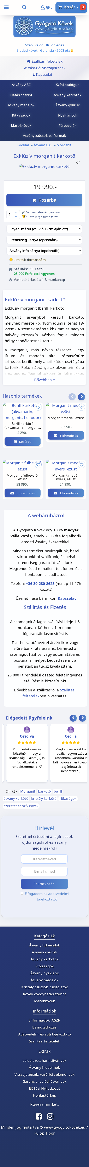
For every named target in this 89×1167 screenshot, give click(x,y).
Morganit (64, 145)
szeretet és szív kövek (21, 806)
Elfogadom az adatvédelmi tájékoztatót (47, 896)
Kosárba (46, 200)
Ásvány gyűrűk (44, 952)
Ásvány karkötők (45, 959)
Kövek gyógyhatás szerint (44, 994)
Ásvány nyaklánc (44, 973)
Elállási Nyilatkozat (44, 1088)
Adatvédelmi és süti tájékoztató (44, 1034)
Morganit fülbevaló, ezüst (22, 477)
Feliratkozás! (45, 883)
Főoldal (23, 145)
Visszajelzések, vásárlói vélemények (44, 1074)
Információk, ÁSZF (44, 1020)
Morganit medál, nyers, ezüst (65, 477)
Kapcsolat (67, 598)
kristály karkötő (44, 798)
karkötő (44, 791)
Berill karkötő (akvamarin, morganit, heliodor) (23, 426)
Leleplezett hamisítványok (45, 1060)
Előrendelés (24, 493)
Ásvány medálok (44, 980)
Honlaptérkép (44, 1095)
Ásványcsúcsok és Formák (44, 135)
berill (58, 791)
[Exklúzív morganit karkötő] (44, 172)
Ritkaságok (44, 966)
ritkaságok (68, 798)
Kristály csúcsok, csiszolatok (44, 987)
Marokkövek (44, 1001)
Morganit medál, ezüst (66, 418)
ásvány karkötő (16, 798)
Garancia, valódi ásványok (45, 1081)
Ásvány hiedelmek (44, 1067)
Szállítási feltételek (44, 1041)
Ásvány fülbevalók (44, 945)
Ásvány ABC (43, 145)
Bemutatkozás (44, 1027)
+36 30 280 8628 (40, 583)
